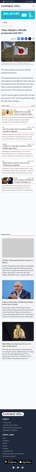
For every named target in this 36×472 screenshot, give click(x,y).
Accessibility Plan (8, 451)
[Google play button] (11, 462)
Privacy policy (7, 422)
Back (5, 22)
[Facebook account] (22, 467)
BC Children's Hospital (9, 456)
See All (33, 105)
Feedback (5, 448)
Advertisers (6, 440)
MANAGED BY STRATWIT (10, 430)
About (4, 438)
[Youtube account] (18, 467)
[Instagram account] (13, 467)
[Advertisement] (18, 212)
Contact (5, 446)
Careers (5, 443)
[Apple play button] (25, 462)
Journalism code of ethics (10, 425)
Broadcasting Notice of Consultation (13, 454)
